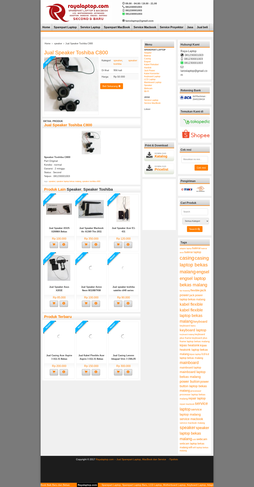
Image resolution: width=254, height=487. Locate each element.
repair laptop (197, 398)
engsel (202, 271)
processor (195, 390)
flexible (195, 290)
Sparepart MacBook (117, 27)
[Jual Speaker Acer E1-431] (123, 208)
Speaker (148, 85)
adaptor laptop (186, 248)
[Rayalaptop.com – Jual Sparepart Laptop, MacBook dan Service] (77, 12)
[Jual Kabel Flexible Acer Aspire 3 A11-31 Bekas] (91, 336)
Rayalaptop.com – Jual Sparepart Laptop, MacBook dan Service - (132, 459)
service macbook (191, 419)
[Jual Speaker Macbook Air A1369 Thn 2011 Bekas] (91, 208)
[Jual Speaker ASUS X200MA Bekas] (59, 208)
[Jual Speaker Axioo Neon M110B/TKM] (91, 267)
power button (190, 381)
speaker (58, 43)
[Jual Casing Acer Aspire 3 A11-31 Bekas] (59, 336)
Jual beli (202, 27)
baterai (196, 248)
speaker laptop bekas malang (69, 181)
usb (194, 439)
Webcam (148, 88)
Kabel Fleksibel (151, 64)
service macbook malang (192, 423)
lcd (203, 354)
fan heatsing (185, 291)
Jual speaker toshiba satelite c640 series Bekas (123, 290)
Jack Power (149, 70)
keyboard (200, 321)
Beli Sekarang (110, 86)
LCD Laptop (150, 79)
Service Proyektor (171, 27)
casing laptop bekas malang (194, 264)
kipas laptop (195, 354)
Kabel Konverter (151, 73)
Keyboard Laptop (152, 76)
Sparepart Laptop (65, 27)
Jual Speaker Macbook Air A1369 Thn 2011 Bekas (91, 231)
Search (193, 229)
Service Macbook (145, 27)
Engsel (147, 61)
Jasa (190, 27)
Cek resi (201, 167)
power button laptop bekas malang (194, 386)
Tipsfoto (173, 459)
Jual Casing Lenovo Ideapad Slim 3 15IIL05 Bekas (123, 359)
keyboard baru (188, 325)
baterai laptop (192, 252)
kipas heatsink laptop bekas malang (194, 350)
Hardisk (147, 67)
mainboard (189, 362)
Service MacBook (152, 103)
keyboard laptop (193, 330)
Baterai (147, 55)
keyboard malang (187, 334)
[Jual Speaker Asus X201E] (59, 267)
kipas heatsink (189, 345)
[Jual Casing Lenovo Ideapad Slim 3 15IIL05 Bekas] (123, 336)
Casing (147, 58)
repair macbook (187, 404)
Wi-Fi (146, 91)
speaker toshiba (98, 189)
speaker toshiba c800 (91, 181)
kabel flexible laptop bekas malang (191, 316)
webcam (201, 439)
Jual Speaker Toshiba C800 (76, 52)
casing (187, 258)
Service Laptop (90, 27)
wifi (190, 447)
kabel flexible (191, 304)
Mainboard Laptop (152, 82)
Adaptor (148, 53)
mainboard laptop (190, 367)
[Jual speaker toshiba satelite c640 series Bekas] (123, 267)
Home (46, 27)
